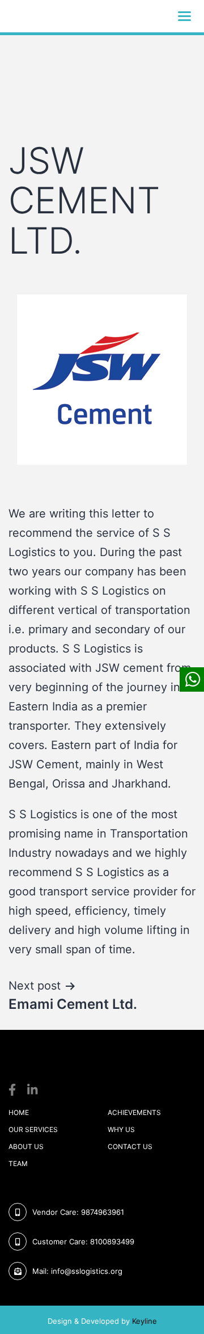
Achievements (134, 1112)
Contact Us (130, 1146)
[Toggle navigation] (184, 16)
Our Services (33, 1129)
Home (18, 1112)
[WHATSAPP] (192, 679)
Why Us (121, 1129)
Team (18, 1163)
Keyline (144, 1320)
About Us (26, 1146)
